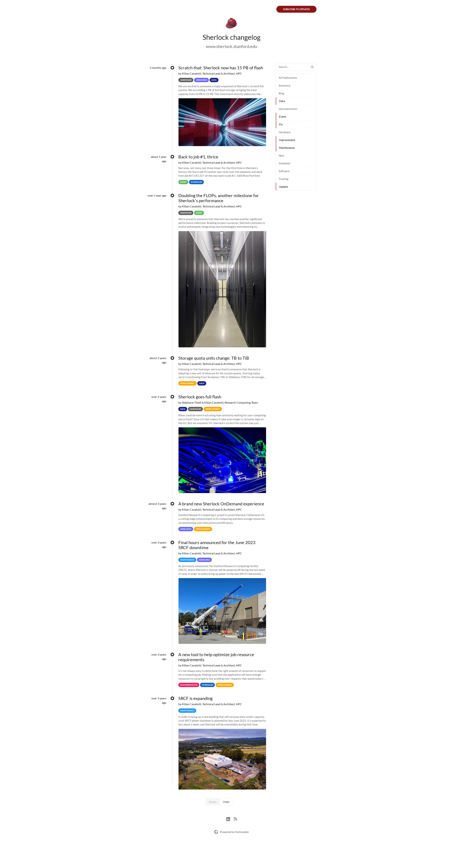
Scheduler (284, 163)
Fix (281, 124)
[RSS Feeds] (235, 818)
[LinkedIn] (230, 818)
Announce (284, 85)
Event (282, 116)
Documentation (288, 108)
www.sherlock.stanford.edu (231, 46)
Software (284, 171)
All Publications (288, 77)
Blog (281, 93)
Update (283, 186)
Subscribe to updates (296, 9)
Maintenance (287, 147)
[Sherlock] (231, 23)
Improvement (287, 140)
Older (226, 801)
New (281, 155)
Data (282, 101)
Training (283, 178)
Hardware (285, 132)
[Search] (312, 67)
